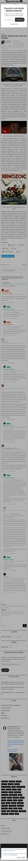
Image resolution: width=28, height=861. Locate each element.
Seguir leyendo (14, 24)
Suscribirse (20, 19)
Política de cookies (13, 854)
